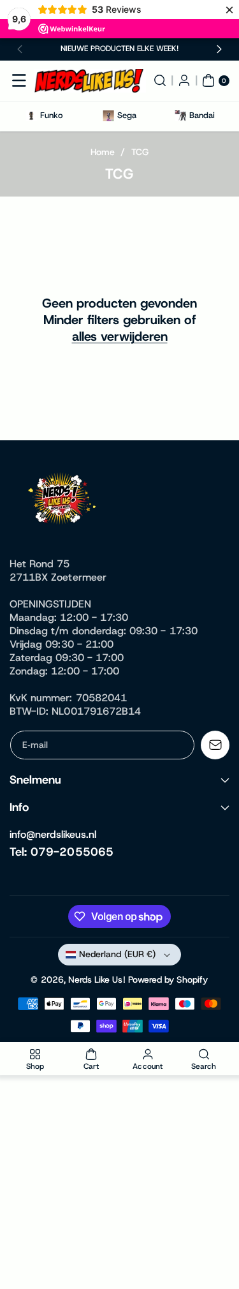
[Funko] (30, 115)
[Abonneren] (215, 745)
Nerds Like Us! (97, 979)
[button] (20, 49)
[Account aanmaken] (184, 80)
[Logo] (64, 501)
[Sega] (108, 115)
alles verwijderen (120, 336)
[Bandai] (180, 115)
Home (103, 152)
